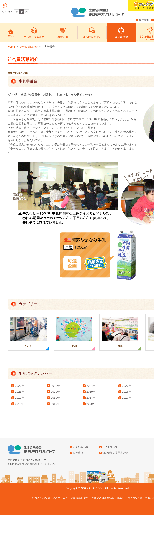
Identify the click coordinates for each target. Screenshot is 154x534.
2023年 (126, 385)
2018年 (126, 391)
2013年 (126, 397)
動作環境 (78, 452)
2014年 (91, 397)
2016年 (19, 397)
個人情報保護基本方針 (115, 452)
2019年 (91, 391)
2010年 (55, 403)
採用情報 (144, 20)
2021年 (19, 391)
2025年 (55, 385)
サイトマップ (110, 447)
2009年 (91, 403)
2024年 (91, 385)
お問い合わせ (80, 447)
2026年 (19, 385)
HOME (11, 46)
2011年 (19, 403)
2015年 (55, 397)
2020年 (55, 391)
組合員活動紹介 (29, 46)
